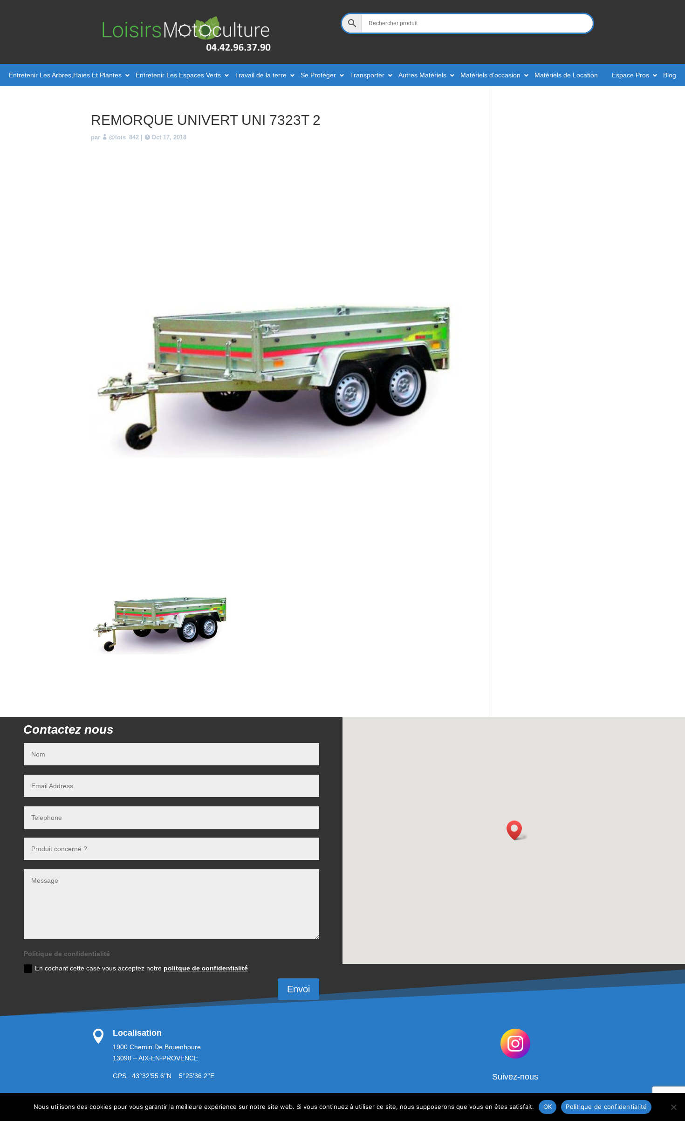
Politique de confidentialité (606, 1106)
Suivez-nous (515, 1076)
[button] (517, 830)
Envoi (298, 989)
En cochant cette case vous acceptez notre (141, 968)
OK (547, 1106)
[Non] (673, 1107)
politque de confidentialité (206, 968)
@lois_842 (124, 137)
